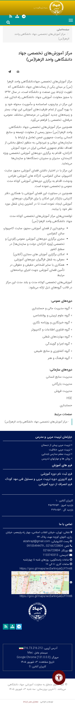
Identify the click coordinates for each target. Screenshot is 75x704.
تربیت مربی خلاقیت (60, 450)
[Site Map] (17, 16)
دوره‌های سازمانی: (60, 369)
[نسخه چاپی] (18, 72)
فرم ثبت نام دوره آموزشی (56, 473)
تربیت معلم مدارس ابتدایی (56, 454)
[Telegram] (24, 16)
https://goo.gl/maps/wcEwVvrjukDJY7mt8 (46, 596)
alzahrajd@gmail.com (36, 541)
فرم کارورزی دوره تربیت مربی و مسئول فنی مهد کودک (38, 479)
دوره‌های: (61, 301)
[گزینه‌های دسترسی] (58, 677)
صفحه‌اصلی (63, 29)
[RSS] (10, 16)
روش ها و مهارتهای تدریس (56, 459)
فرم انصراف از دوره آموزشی (55, 484)
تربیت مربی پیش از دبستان (56, 445)
